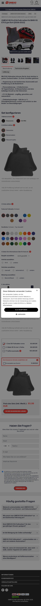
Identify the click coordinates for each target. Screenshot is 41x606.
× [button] (37, 290)
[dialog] (20, 303)
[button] (20, 314)
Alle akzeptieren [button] (21, 310)
